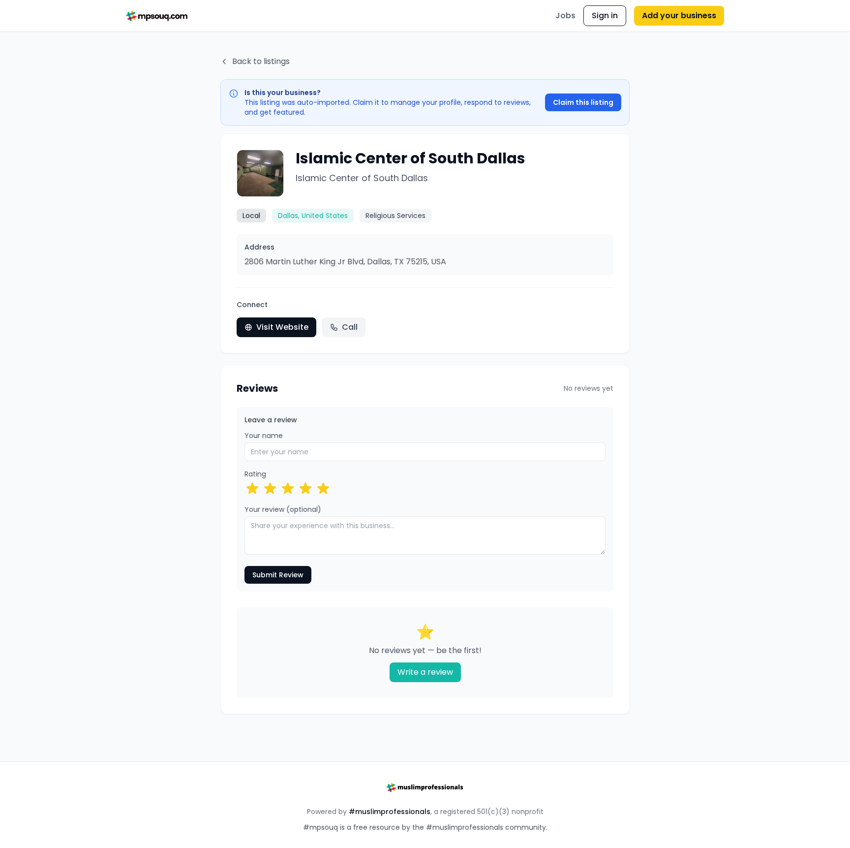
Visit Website (282, 327)
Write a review (425, 672)
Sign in (605, 15)
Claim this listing (583, 102)
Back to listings (261, 61)
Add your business (679, 15)
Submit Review (278, 575)
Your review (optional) (282, 509)
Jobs (565, 15)
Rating (255, 474)
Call (350, 327)
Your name (263, 435)
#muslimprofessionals (389, 812)
